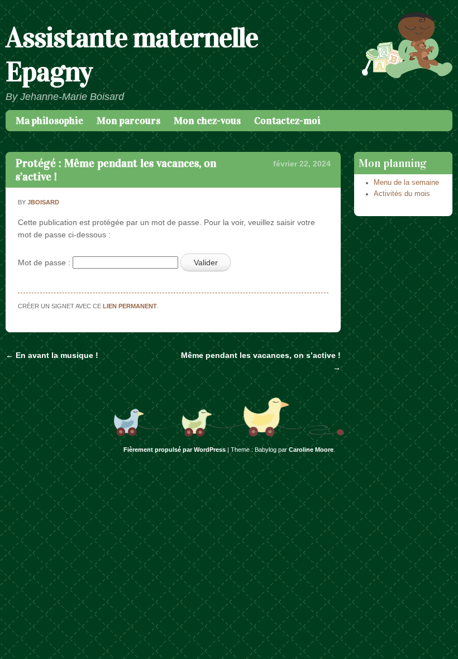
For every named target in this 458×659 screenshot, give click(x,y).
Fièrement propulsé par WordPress (174, 449)
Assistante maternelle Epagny (132, 55)
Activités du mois (402, 194)
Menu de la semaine (406, 183)
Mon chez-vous (207, 120)
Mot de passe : (45, 262)
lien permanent (130, 306)
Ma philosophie (49, 120)
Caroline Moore (311, 449)
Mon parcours (128, 120)
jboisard (43, 202)
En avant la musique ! (52, 355)
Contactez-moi (287, 120)
